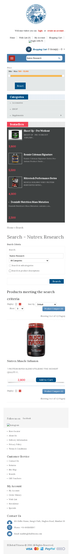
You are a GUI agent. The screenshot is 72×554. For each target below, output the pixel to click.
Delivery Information (18, 440)
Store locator (14, 431)
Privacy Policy (15, 444)
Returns (12, 465)
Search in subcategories (22, 265)
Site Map (12, 469)
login (40, 30)
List (16, 304)
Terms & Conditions (18, 449)
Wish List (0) (24, 37)
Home (12, 37)
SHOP (15, 109)
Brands (12, 474)
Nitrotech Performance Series (40, 178)
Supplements (17, 115)
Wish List (13, 499)
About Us (13, 435)
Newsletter (14, 504)
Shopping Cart (55, 37)
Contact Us (14, 461)
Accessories (17, 103)
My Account (39, 37)
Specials (12, 508)
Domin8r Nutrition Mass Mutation (30, 202)
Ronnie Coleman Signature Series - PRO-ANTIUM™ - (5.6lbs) (38, 154)
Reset (20, 85)
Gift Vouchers (15, 478)
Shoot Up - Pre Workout (37, 130)
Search (19, 227)
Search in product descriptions (25, 270)
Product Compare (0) (53, 309)
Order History (15, 495)
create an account (55, 30)
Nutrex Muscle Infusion (22, 361)
